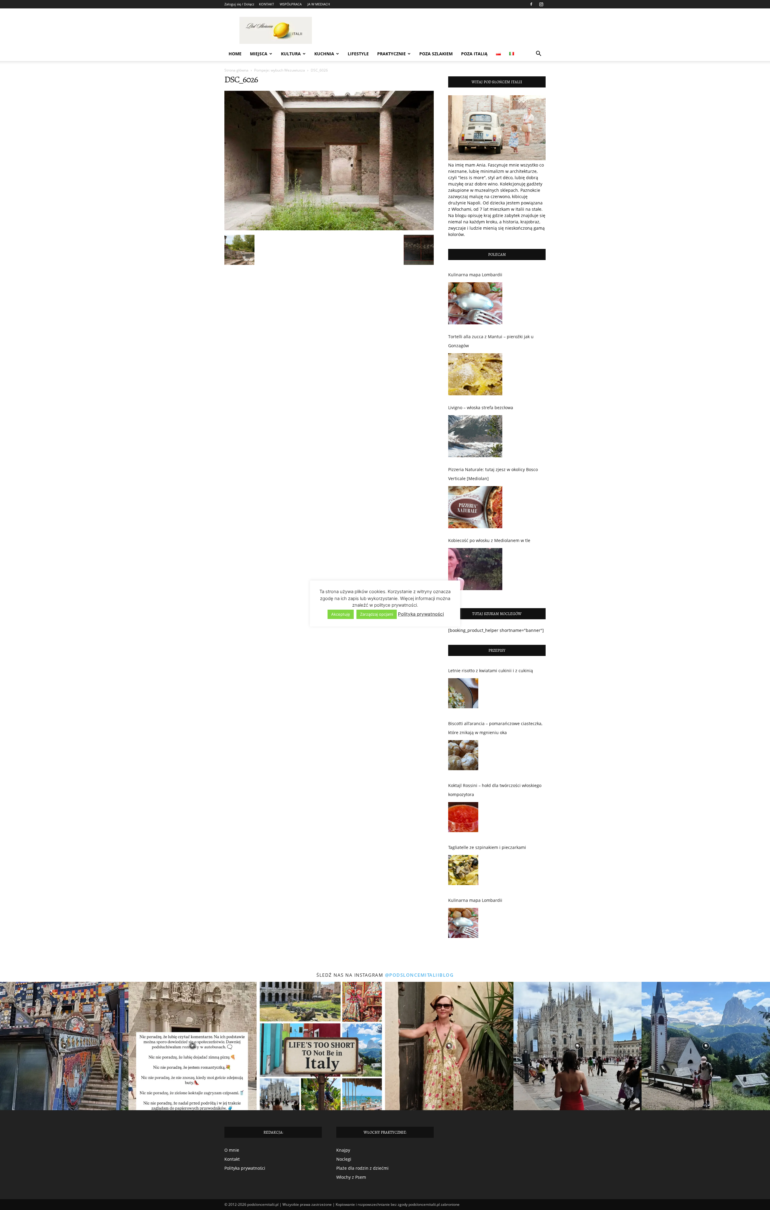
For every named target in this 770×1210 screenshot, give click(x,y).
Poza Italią (474, 54)
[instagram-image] (64, 1046)
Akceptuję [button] (340, 614)
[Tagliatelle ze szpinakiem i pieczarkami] (463, 871)
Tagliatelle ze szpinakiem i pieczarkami (487, 847)
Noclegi (343, 1159)
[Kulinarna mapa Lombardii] (475, 303)
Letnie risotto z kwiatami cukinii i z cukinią (490, 670)
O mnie (231, 1150)
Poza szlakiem (436, 54)
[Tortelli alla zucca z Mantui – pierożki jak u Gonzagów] (475, 374)
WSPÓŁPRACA (291, 4)
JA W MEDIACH (318, 4)
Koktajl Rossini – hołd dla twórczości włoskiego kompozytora (494, 790)
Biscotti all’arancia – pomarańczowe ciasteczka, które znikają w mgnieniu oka (495, 728)
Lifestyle (358, 54)
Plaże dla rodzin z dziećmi (362, 1168)
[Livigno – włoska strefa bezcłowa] (475, 436)
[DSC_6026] (329, 228)
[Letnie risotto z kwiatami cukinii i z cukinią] (463, 694)
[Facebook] (531, 4)
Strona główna (236, 70)
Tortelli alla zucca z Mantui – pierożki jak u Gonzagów (491, 341)
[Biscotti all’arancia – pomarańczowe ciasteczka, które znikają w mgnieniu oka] (463, 756)
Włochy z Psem (351, 1177)
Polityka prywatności (244, 1168)
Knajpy (343, 1150)
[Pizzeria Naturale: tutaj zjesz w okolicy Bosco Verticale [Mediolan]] (475, 507)
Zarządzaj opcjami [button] (376, 614)
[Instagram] (541, 4)
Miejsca (258, 54)
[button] (538, 54)
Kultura (291, 54)
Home (235, 54)
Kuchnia (324, 54)
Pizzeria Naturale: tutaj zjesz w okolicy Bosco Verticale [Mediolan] (493, 474)
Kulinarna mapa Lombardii (475, 274)
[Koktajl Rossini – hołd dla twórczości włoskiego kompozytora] (463, 818)
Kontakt (232, 1159)
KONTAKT (266, 4)
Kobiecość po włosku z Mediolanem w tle (489, 540)
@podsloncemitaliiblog (419, 975)
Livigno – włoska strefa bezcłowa (480, 407)
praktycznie (391, 54)
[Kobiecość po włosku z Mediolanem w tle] (475, 569)
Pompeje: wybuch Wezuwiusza (279, 70)
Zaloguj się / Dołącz (239, 4)
